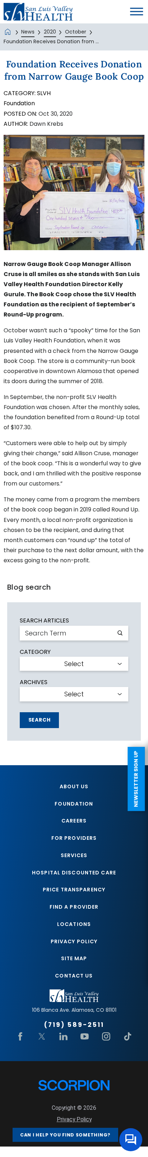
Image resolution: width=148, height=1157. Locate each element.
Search (39, 719)
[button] (136, 11)
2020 (50, 31)
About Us (74, 786)
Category (35, 652)
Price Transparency (74, 889)
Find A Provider (74, 906)
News (27, 31)
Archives (33, 682)
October (75, 31)
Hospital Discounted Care (74, 872)
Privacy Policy (74, 941)
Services (74, 855)
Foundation (74, 803)
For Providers (74, 838)
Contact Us (74, 975)
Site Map (74, 958)
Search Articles (44, 621)
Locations (74, 924)
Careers (74, 820)
